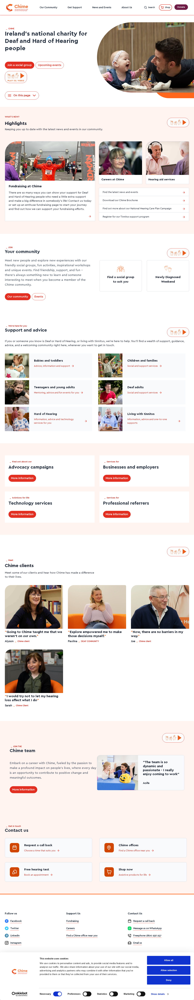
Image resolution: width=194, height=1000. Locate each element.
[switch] (87, 994)
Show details (158, 994)
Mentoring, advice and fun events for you (56, 392)
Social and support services (142, 366)
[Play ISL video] (16, 77)
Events (38, 296)
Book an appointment (36, 875)
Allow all (168, 960)
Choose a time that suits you (39, 850)
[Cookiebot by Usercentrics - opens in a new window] (19, 994)
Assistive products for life (133, 875)
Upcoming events (49, 65)
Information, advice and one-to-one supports (147, 421)
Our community (17, 296)
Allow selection (169, 970)
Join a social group (19, 65)
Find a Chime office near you (134, 850)
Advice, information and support (52, 366)
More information (22, 478)
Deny (168, 980)
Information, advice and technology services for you (54, 421)
